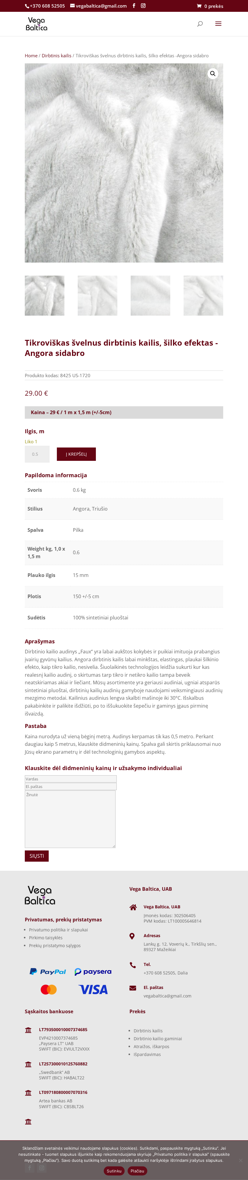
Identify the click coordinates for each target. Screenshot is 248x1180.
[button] (212, 73)
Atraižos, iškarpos (151, 1046)
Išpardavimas (147, 1054)
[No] (240, 1160)
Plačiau (137, 1170)
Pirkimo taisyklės (46, 937)
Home (31, 55)
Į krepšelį (76, 454)
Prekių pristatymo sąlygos (55, 945)
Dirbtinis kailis (56, 55)
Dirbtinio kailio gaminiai (158, 1038)
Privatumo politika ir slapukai (58, 930)
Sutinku (114, 1170)
